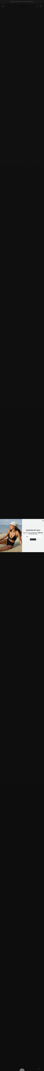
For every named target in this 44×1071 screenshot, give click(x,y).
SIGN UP (33, 539)
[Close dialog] (42, 520)
